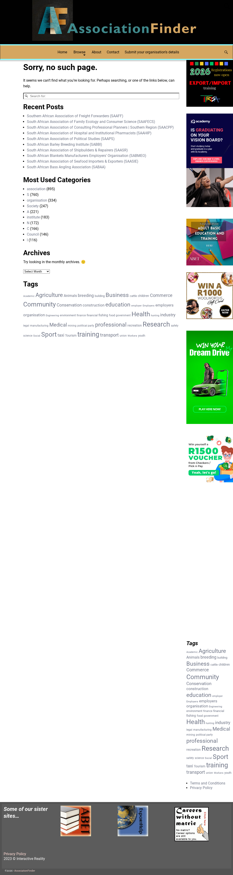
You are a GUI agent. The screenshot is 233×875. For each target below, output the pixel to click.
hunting (155, 315)
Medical (58, 325)
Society (33, 206)
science (27, 335)
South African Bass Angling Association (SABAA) (66, 167)
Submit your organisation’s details (152, 52)
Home (62, 52)
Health (141, 314)
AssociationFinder (24, 870)
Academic (29, 296)
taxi (61, 335)
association (36, 189)
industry (167, 314)
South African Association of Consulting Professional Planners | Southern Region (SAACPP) (100, 127)
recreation (134, 325)
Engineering (52, 315)
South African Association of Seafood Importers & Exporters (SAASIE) (82, 161)
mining (72, 325)
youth (141, 335)
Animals (70, 295)
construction (93, 305)
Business (117, 294)
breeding (86, 295)
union (123, 335)
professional (111, 324)
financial (92, 315)
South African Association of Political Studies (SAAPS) (71, 139)
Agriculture (49, 295)
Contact (113, 52)
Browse (79, 52)
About (96, 52)
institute (33, 217)
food (112, 315)
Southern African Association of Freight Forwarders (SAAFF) (75, 116)
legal (26, 325)
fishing (103, 315)
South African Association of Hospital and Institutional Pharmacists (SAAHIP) (89, 133)
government (123, 315)
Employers (148, 305)
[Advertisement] (209, 565)
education (117, 304)
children (143, 296)
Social (36, 335)
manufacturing (39, 325)
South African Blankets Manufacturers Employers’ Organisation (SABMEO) (86, 155)
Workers (132, 335)
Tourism (70, 335)
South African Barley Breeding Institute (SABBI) (64, 144)
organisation (37, 200)
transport (109, 335)
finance (81, 315)
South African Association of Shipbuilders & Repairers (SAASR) (77, 150)
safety (174, 325)
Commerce (161, 295)
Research (156, 324)
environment (68, 315)
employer (136, 305)
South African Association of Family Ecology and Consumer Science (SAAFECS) (91, 121)
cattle (133, 296)
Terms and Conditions (207, 783)
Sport (49, 334)
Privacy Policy (201, 788)
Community (39, 304)
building (100, 296)
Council (33, 234)
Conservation (69, 305)
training (88, 334)
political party (85, 325)
